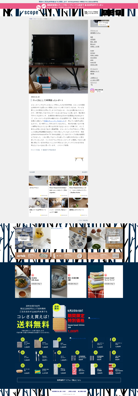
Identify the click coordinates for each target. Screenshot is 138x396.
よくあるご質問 (94, 80)
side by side (93, 65)
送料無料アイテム (95, 33)
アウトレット (94, 30)
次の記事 (32, 172)
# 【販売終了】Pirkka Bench (48, 150)
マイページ (93, 82)
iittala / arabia (94, 55)
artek (91, 60)
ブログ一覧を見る (83, 220)
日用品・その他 (94, 46)
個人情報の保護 (82, 391)
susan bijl (93, 62)
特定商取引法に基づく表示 (59, 391)
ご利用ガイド (94, 78)
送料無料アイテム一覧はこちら (69, 380)
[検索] (91, 85)
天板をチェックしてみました (54, 121)
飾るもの (92, 44)
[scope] (31, 12)
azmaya (92, 53)
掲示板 (92, 73)
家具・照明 (93, 42)
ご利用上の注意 (72, 391)
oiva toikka (93, 57)
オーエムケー (94, 69)
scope (92, 50)
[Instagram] (92, 90)
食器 (91, 37)
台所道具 (92, 39)
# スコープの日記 (35, 150)
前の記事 (84, 172)
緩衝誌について (94, 71)
